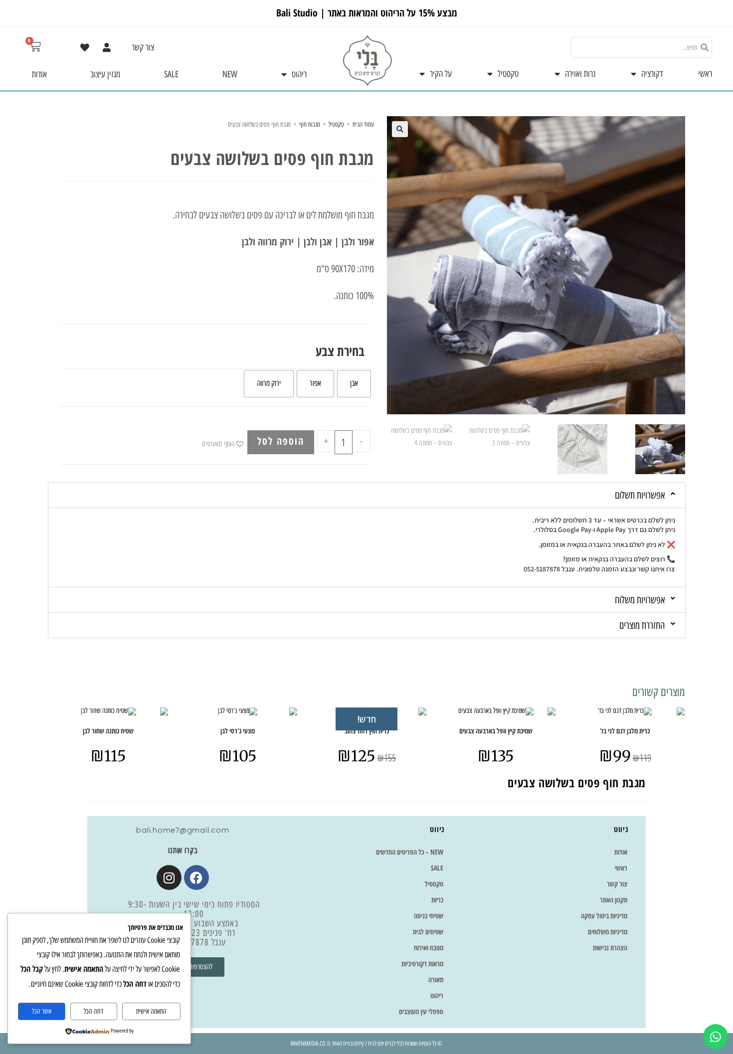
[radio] (354, 383)
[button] (400, 129)
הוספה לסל (280, 441)
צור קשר (143, 47)
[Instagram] (169, 877)
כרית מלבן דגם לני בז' (625, 730)
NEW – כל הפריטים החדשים (409, 852)
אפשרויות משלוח (640, 600)
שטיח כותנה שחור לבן (108, 730)
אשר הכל (41, 1011)
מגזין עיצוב (105, 74)
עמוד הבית (363, 124)
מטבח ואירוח (428, 947)
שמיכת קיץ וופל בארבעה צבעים (496, 730)
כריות (437, 899)
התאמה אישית (151, 1011)
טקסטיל (508, 73)
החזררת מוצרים (642, 625)
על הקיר (441, 73)
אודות (39, 74)
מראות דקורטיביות (422, 963)
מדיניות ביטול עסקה (604, 915)
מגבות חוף (309, 124)
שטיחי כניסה (428, 915)
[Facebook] (196, 877)
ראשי (705, 73)
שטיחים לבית (428, 931)
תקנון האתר (613, 899)
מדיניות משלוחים (607, 931)
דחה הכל (93, 1011)
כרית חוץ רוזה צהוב (367, 730)
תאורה (435, 979)
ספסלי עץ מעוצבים (421, 1011)
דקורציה (652, 73)
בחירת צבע (340, 351)
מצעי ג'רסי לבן (237, 730)
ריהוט (299, 74)
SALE (171, 74)
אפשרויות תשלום (640, 495)
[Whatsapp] (715, 1036)
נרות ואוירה (580, 73)
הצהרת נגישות (610, 947)
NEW (229, 74)
